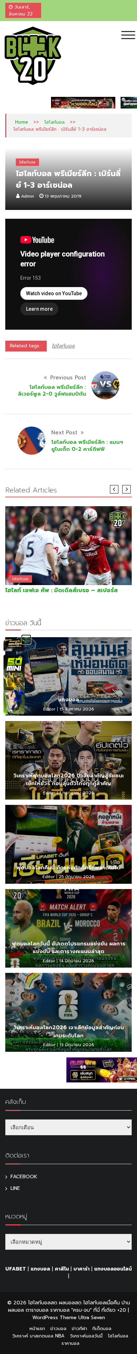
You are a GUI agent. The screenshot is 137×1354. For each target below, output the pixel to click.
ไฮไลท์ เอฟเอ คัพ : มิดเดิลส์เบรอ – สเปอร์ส (61, 590)
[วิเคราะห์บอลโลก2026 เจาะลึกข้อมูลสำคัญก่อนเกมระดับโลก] (68, 1012)
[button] (26, 639)
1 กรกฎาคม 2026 (76, 793)
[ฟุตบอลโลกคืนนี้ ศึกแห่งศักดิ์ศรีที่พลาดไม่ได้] (68, 844)
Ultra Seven (91, 1317)
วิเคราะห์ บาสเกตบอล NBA (38, 1336)
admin (27, 196)
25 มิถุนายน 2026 (76, 877)
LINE (15, 1188)
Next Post (64, 432)
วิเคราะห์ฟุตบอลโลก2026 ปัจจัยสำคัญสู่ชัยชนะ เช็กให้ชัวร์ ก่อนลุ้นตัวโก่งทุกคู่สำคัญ (68, 780)
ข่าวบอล (58, 1328)
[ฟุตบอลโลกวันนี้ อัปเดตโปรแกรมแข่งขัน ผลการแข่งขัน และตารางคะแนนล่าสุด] (68, 928)
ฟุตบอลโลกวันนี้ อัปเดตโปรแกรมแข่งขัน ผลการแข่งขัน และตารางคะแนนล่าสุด (68, 948)
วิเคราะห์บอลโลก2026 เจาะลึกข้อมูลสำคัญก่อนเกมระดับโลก (68, 1031)
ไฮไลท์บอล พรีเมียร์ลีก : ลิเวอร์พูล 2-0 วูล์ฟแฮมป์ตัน (52, 390)
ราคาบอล (70, 1343)
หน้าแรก (37, 1328)
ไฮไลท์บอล (54, 122)
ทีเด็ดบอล (101, 1328)
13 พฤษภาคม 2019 (63, 196)
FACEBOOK (24, 1176)
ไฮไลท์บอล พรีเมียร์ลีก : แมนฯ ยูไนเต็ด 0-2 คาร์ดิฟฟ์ (87, 445)
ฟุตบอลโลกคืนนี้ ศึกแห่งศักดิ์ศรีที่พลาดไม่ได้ (68, 867)
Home (21, 122)
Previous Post (68, 377)
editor (49, 709)
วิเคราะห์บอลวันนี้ (86, 1336)
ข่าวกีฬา (79, 1328)
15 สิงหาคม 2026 (76, 709)
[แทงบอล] (68, 676)
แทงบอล (68, 699)
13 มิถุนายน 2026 (76, 1045)
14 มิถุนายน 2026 (76, 961)
